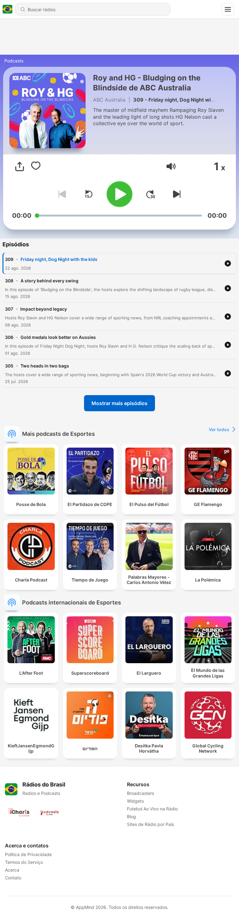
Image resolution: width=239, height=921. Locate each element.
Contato (13, 877)
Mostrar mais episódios (119, 403)
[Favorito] (36, 166)
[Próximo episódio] (175, 194)
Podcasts (13, 60)
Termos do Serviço (24, 862)
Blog (131, 816)
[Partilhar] (19, 166)
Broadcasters (140, 793)
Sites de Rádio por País (150, 824)
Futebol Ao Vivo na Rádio (152, 808)
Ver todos (219, 429)
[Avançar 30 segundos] (150, 194)
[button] (171, 166)
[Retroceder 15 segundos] (88, 194)
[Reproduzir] (119, 194)
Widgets (135, 801)
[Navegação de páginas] (228, 9)
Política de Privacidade (28, 854)
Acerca (12, 870)
